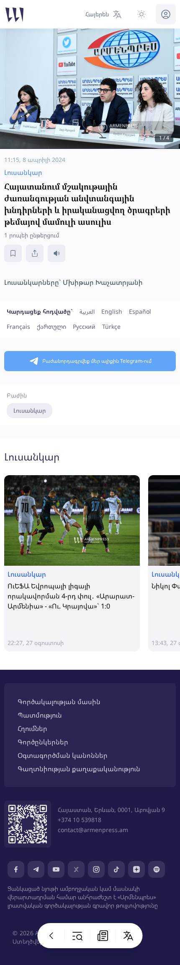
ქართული (51, 326)
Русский (84, 326)
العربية (87, 311)
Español (140, 311)
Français (18, 326)
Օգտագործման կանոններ (63, 755)
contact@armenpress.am (93, 830)
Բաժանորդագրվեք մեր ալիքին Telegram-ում (97, 360)
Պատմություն (40, 715)
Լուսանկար (29, 410)
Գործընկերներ (43, 742)
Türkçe (111, 326)
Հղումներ (32, 728)
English (111, 311)
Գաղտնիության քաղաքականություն (79, 768)
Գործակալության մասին (59, 701)
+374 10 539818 (79, 820)
